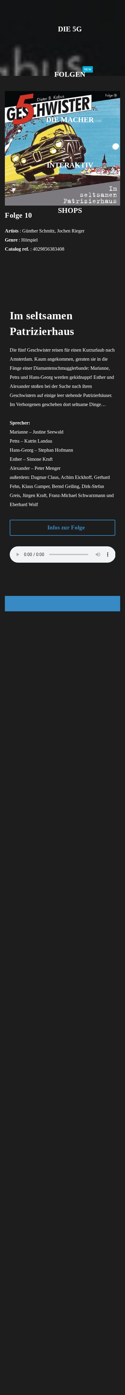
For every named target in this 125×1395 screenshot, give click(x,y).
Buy (62, 603)
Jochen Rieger (70, 230)
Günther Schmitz (38, 230)
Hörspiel (29, 239)
